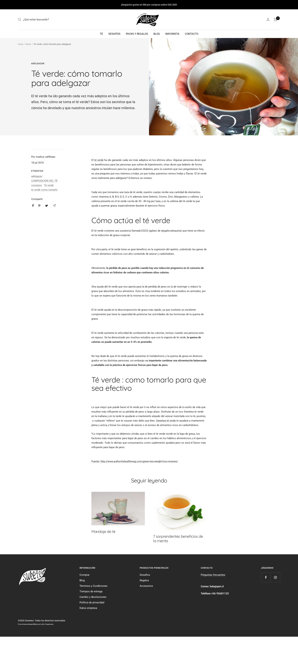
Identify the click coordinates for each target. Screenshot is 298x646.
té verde (98, 160)
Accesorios (146, 585)
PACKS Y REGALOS (137, 33)
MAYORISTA (172, 33)
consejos (36, 185)
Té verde (49, 185)
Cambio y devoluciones (93, 597)
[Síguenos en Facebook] (266, 577)
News (28, 44)
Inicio (20, 44)
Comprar (85, 574)
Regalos (144, 580)
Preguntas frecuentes (213, 574)
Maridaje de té (103, 531)
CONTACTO (191, 33)
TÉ (101, 33)
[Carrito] (275, 19)
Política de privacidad (92, 602)
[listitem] (33, 205)
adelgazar (37, 63)
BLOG (156, 33)
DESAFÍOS (114, 33)
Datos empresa (88, 608)
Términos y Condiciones (93, 585)
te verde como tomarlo (44, 189)
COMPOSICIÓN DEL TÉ (44, 180)
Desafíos (145, 574)
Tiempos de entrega (91, 591)
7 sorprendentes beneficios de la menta (178, 538)
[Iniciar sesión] (268, 19)
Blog (82, 580)
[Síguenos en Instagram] (275, 577)
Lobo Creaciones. (47, 624)
